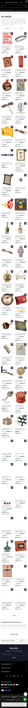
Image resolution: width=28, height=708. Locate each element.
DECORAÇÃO (7, 13)
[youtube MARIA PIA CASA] (14, 676)
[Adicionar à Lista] (12, 33)
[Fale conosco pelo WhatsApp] (25, 699)
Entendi (22, 705)
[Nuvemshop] (10, 700)
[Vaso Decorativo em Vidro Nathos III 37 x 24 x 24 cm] (7, 503)
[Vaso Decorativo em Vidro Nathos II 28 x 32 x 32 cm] (5, 503)
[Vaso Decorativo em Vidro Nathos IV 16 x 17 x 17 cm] (9, 503)
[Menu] (2, 2)
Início (2, 13)
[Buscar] (25, 6)
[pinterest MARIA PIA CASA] (21, 676)
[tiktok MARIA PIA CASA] (17, 676)
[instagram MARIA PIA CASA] (6, 676)
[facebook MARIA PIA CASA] (10, 676)
